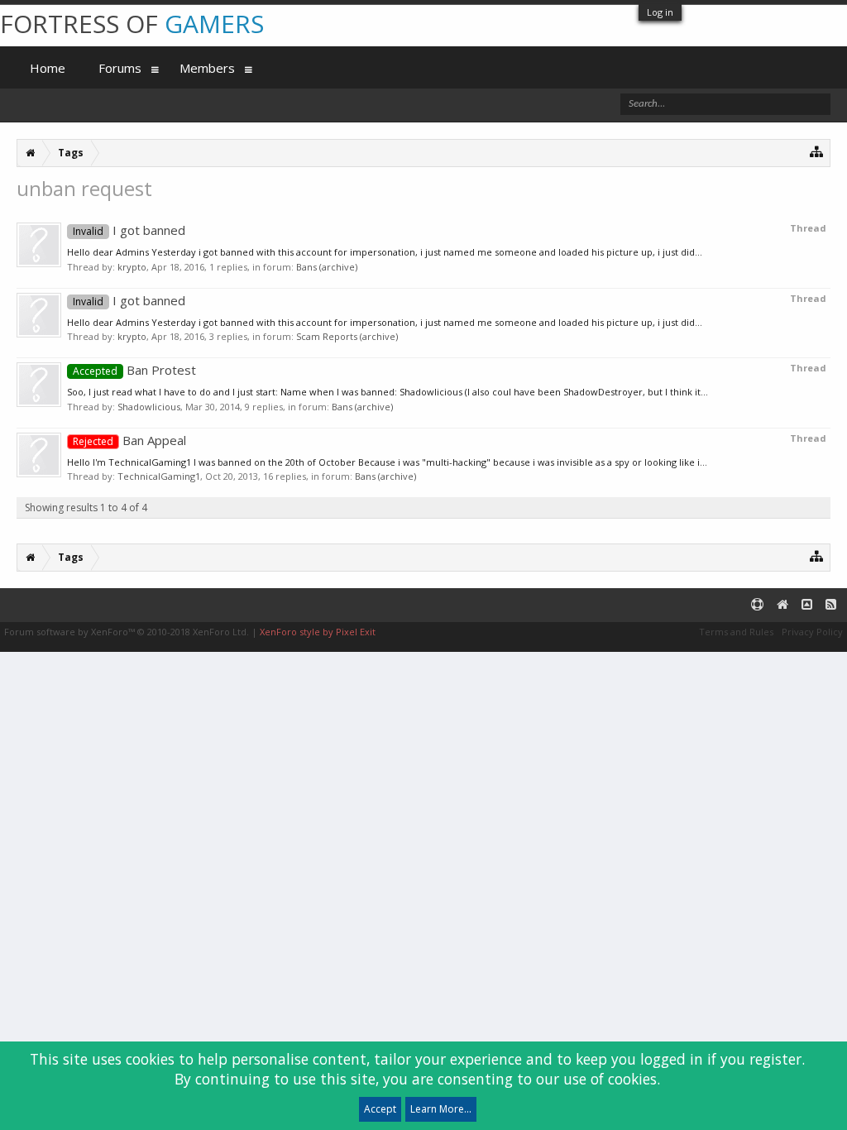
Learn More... (440, 1109)
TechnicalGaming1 (158, 476)
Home (47, 68)
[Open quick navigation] (817, 151)
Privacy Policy (812, 631)
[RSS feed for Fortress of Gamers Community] (831, 605)
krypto (131, 267)
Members (207, 68)
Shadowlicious (148, 406)
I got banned (129, 230)
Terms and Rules (736, 631)
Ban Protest (134, 370)
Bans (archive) (326, 267)
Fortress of (132, 24)
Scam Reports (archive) (347, 336)
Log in (660, 12)
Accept (380, 1109)
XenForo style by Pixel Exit (318, 631)
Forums (119, 68)
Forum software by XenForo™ (126, 631)
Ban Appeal (129, 440)
